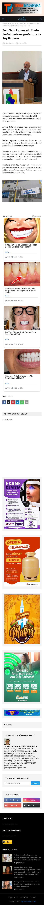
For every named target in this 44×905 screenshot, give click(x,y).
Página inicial (6, 23)
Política (15, 23)
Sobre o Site (24, 897)
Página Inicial (12, 897)
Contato (33, 897)
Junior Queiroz (9, 43)
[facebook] (12, 800)
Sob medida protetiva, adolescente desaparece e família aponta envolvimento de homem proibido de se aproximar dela (27, 871)
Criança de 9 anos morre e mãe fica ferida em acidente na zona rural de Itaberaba (27, 884)
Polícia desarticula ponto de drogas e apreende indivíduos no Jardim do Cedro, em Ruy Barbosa (27, 857)
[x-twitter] (31, 805)
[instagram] (31, 800)
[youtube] (12, 805)
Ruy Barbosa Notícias (28, 901)
